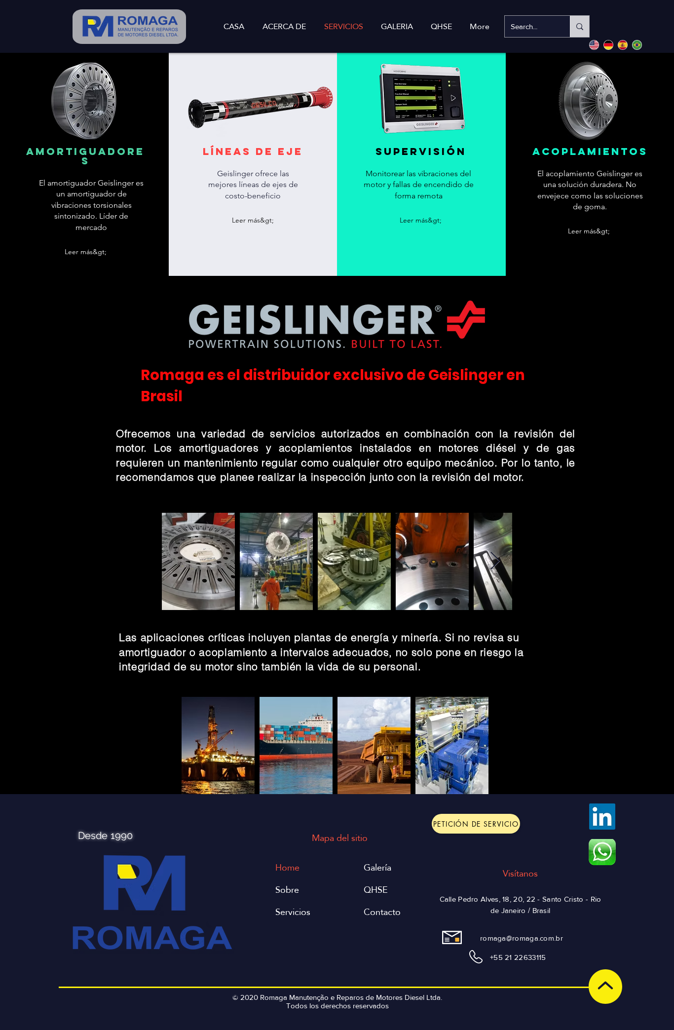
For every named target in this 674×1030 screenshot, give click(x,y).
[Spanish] (622, 45)
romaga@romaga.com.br (521, 938)
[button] (85, 252)
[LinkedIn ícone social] (602, 816)
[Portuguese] (637, 45)
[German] (608, 45)
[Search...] (579, 26)
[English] (594, 45)
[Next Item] (495, 561)
